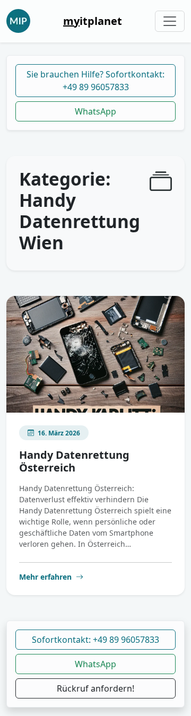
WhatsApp (95, 111)
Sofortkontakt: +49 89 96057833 (95, 639)
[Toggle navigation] (170, 21)
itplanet (92, 21)
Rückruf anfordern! (95, 688)
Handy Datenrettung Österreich (74, 461)
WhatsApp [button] (95, 664)
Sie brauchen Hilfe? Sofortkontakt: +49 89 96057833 (95, 80)
